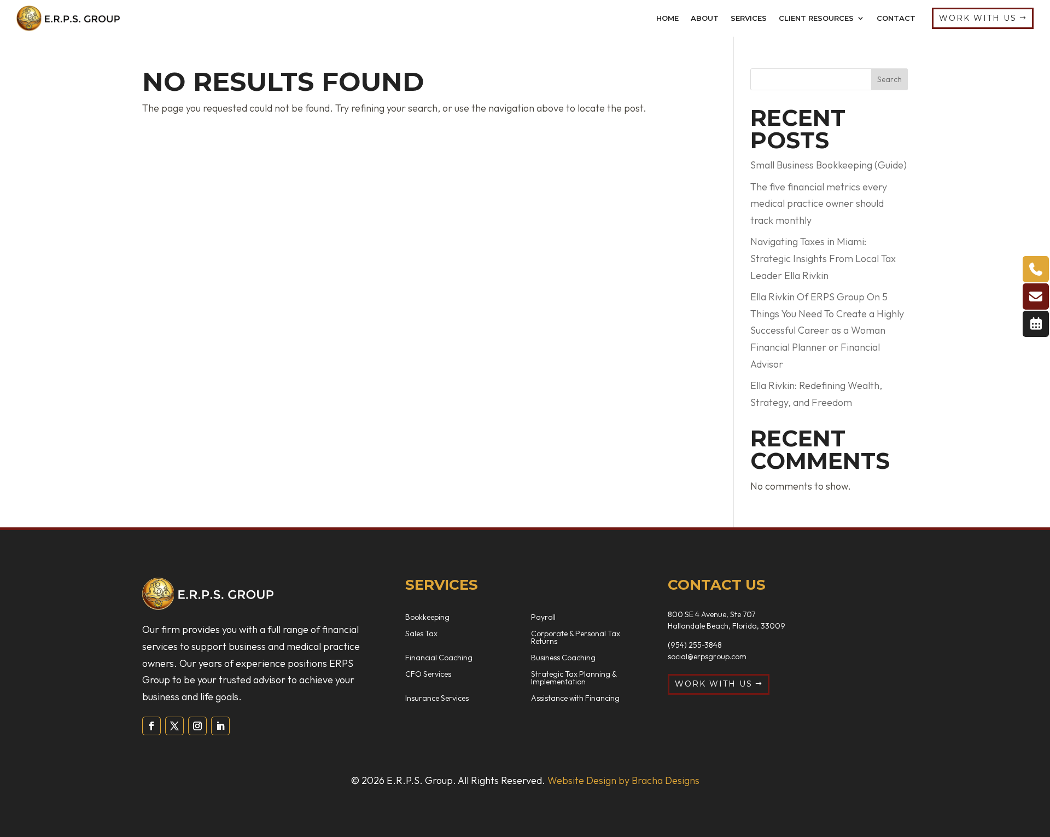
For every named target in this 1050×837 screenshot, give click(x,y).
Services (749, 18)
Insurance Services (437, 698)
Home (667, 18)
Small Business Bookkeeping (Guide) (828, 165)
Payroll (543, 617)
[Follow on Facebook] (151, 726)
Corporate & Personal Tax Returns (575, 638)
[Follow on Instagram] (197, 726)
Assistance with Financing (575, 698)
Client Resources (816, 18)
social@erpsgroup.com (707, 656)
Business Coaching (563, 658)
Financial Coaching (438, 658)
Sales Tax (421, 634)
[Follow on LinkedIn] (220, 726)
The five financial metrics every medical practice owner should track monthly (818, 203)
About (705, 18)
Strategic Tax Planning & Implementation (573, 678)
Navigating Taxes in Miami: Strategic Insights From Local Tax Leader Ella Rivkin (823, 258)
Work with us (978, 18)
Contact (896, 18)
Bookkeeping (427, 617)
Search (889, 79)
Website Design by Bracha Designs (623, 780)
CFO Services (428, 674)
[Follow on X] (174, 726)
